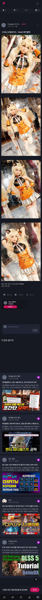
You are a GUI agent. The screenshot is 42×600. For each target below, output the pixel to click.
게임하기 (10, 307)
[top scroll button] (36, 579)
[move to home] (4, 597)
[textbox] (14, 327)
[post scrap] (16, 295)
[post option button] (37, 25)
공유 (31, 295)
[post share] (27, 295)
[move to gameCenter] (12, 597)
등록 (35, 330)
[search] (37, 3)
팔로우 (24, 24)
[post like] (4, 295)
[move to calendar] (29, 597)
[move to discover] (21, 597)
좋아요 (9, 295)
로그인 (35, 590)
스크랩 (20, 295)
